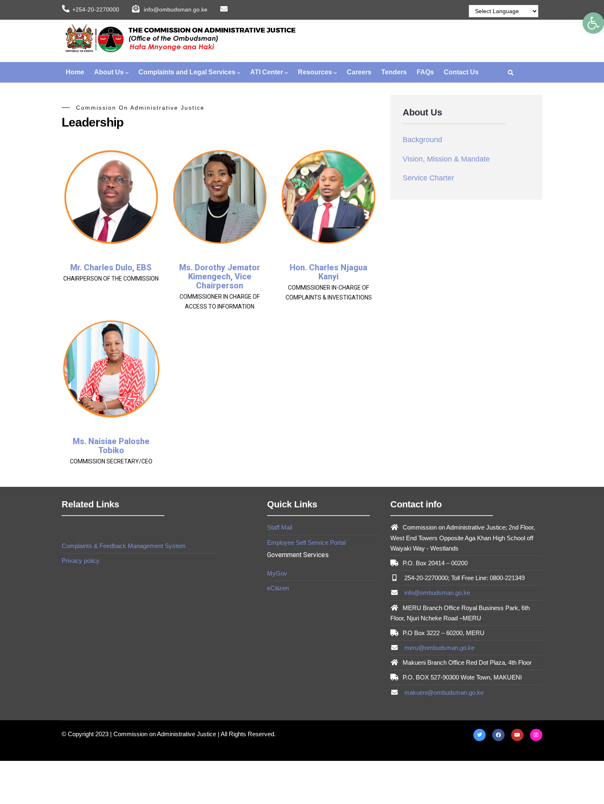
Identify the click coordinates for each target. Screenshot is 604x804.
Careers (359, 72)
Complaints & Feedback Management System (124, 545)
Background (422, 140)
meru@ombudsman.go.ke (439, 647)
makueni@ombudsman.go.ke (443, 692)
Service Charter (428, 178)
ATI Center (266, 72)
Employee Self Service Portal (306, 542)
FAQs (425, 72)
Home (75, 72)
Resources (315, 72)
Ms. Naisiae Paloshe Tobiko (111, 445)
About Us (109, 72)
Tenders (394, 72)
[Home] (179, 39)
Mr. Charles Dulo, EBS (111, 267)
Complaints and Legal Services (186, 72)
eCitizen (278, 588)
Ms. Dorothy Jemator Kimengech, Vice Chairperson (219, 276)
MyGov (277, 573)
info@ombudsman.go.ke (436, 592)
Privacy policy (80, 560)
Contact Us (461, 72)
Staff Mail (279, 527)
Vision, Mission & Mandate (446, 159)
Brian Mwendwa (111, 573)
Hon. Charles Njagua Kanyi (328, 272)
